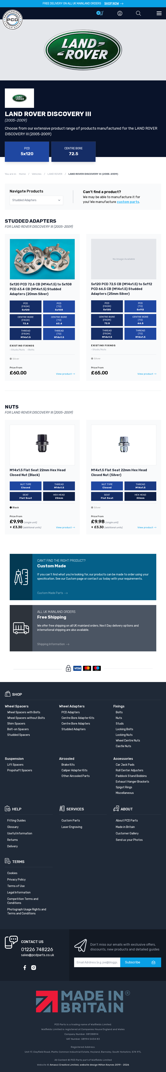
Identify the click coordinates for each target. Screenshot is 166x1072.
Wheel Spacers (17, 706)
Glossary (13, 827)
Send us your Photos (129, 840)
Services (75, 809)
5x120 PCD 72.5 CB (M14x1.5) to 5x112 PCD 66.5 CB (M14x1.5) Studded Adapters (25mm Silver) (121, 289)
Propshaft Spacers (19, 770)
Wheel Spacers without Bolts (26, 718)
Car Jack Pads (125, 764)
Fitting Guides (16, 820)
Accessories (123, 759)
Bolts (119, 712)
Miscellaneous (125, 793)
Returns (12, 840)
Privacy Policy (16, 879)
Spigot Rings (124, 787)
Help (16, 809)
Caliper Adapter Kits (74, 770)
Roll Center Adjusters (129, 770)
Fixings (119, 706)
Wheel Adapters (72, 706)
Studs (120, 723)
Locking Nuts (124, 735)
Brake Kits (68, 764)
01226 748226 (37, 949)
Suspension (14, 759)
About (127, 809)
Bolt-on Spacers (18, 729)
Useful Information (19, 833)
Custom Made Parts (50, 593)
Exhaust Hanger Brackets (132, 781)
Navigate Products (26, 191)
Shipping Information (51, 644)
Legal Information (19, 892)
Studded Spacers (18, 735)
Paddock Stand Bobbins (131, 776)
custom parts (128, 202)
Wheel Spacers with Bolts (23, 712)
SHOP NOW (111, 3)
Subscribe (132, 962)
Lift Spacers (15, 764)
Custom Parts (71, 820)
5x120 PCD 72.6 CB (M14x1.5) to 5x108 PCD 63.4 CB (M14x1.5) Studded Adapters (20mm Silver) (41, 289)
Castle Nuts (123, 746)
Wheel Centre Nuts (128, 740)
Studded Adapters (74, 729)
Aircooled (66, 759)
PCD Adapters (71, 712)
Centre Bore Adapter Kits (78, 718)
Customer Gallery (127, 833)
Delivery (12, 846)
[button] (138, 13)
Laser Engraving (72, 827)
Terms (18, 862)
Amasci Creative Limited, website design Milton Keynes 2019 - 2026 (89, 1064)
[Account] (119, 13)
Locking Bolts (124, 729)
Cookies (12, 873)
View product (64, 373)
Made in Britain (125, 827)
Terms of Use (16, 886)
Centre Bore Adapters (76, 723)
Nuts (119, 718)
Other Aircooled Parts (76, 776)
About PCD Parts (127, 820)
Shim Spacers (16, 723)
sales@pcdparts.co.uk (37, 955)
